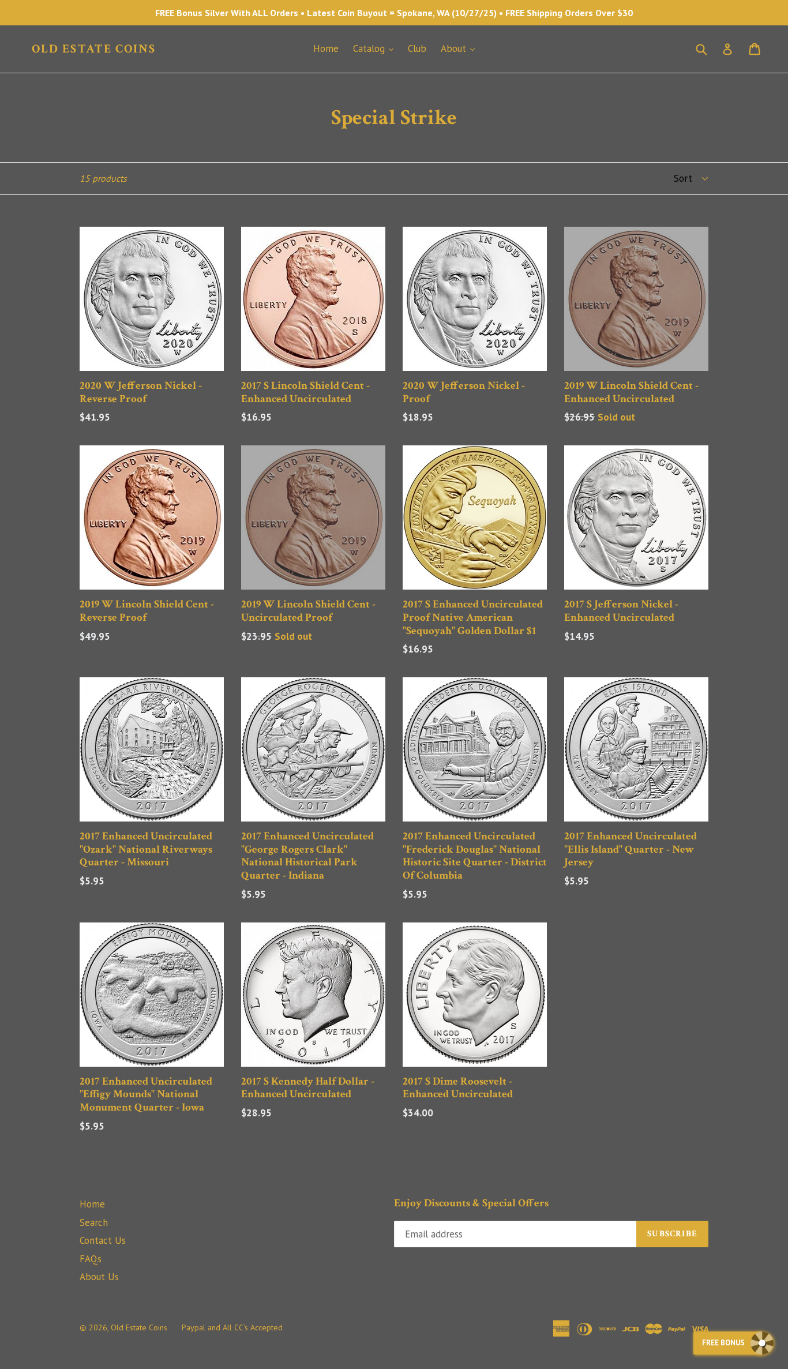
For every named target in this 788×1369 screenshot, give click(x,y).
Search (94, 1222)
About (461, 48)
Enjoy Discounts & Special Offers (471, 1203)
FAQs (91, 1258)
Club (417, 48)
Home (326, 48)
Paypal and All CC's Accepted (232, 1327)
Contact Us (103, 1240)
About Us (99, 1276)
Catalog (376, 48)
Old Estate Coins (94, 49)
